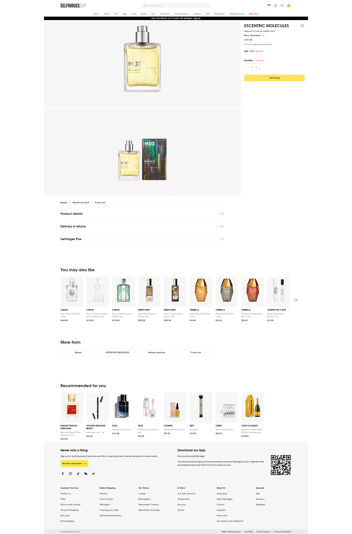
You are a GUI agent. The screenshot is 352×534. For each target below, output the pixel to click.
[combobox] (178, 5)
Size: (249, 51)
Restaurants (183, 499)
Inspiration (222, 493)
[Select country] (269, 5)
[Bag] (289, 5)
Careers (220, 504)
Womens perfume (81, 202)
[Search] (145, 5)
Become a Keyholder (72, 463)
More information (252, 35)
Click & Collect (106, 499)
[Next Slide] (296, 300)
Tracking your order (109, 510)
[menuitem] (96, 13)
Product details (72, 214)
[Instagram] (70, 475)
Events (181, 510)
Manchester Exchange (149, 510)
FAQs (63, 499)
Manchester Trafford (148, 504)
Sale (258, 493)
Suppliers (221, 510)
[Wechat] (86, 475)
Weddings (260, 504)
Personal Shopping (69, 510)
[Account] (275, 5)
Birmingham (145, 499)
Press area (222, 515)
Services (182, 504)
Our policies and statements (230, 521)
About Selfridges (225, 499)
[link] (71, 315)
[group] (176, 300)
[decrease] (247, 67)
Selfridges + (105, 504)
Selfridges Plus (71, 239)
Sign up (197, 18)
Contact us (66, 493)
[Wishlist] (282, 5)
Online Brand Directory (111, 515)
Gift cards (65, 515)
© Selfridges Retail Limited (70, 532)
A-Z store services (186, 493)
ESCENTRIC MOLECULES (266, 25)
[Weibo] (93, 475)
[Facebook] (63, 475)
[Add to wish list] (302, 25)
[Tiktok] (78, 475)
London (142, 493)
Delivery (103, 493)
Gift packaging (67, 521)
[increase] (256, 67)
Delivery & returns (73, 226)
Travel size (100, 202)
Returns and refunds (70, 504)
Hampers (260, 499)
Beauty (64, 202)
